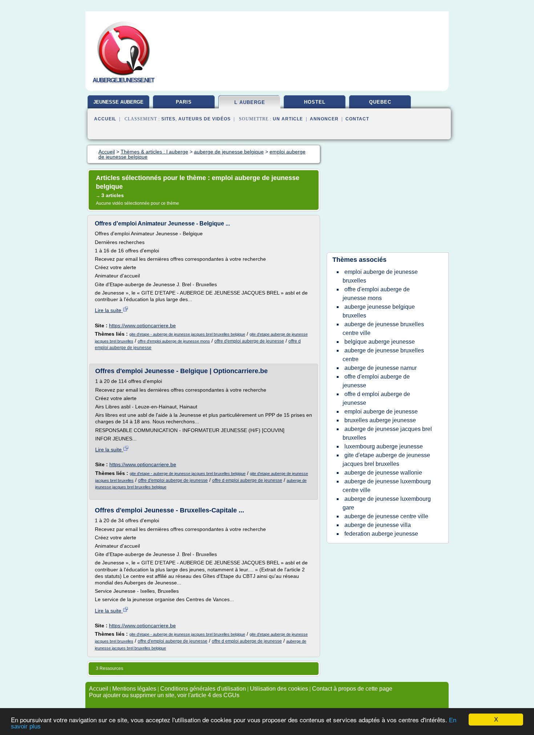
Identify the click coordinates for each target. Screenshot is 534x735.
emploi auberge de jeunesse (381, 411)
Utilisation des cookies (279, 689)
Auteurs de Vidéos (204, 118)
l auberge (249, 102)
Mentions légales (134, 689)
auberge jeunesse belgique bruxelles (379, 311)
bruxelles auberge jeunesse (380, 420)
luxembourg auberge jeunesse (383, 446)
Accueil (105, 118)
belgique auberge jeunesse (379, 342)
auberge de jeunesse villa (377, 525)
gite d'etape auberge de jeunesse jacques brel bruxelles (386, 459)
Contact (357, 118)
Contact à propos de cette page (352, 689)
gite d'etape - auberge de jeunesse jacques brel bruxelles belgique (187, 334)
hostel (314, 102)
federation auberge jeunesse (381, 534)
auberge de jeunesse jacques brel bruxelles (387, 433)
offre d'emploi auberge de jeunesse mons (174, 341)
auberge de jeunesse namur (380, 368)
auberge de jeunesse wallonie (383, 473)
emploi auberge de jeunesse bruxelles (380, 276)
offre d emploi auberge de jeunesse (247, 480)
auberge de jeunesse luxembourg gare (387, 503)
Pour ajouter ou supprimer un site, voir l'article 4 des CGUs (164, 695)
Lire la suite (109, 310)
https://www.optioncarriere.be (142, 325)
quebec (380, 102)
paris (184, 102)
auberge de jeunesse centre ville (386, 516)
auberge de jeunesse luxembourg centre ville (387, 485)
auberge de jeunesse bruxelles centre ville (383, 328)
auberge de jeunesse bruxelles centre (383, 354)
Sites (168, 118)
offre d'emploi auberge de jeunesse (249, 341)
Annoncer (324, 118)
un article (288, 118)
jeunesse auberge (118, 102)
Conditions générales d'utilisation (203, 689)
